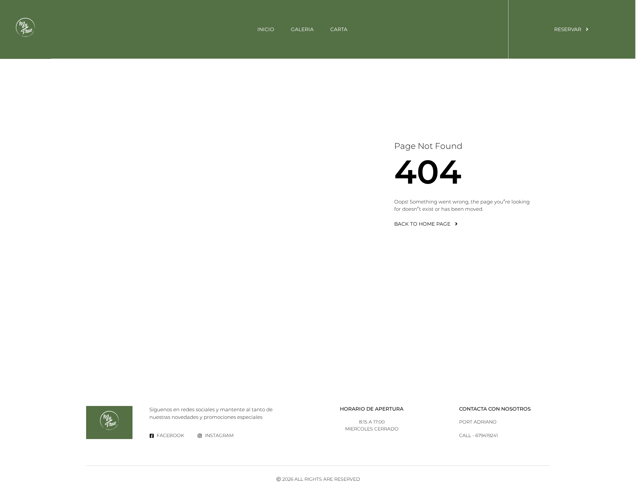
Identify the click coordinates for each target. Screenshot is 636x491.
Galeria (302, 29)
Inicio (265, 29)
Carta (338, 29)
